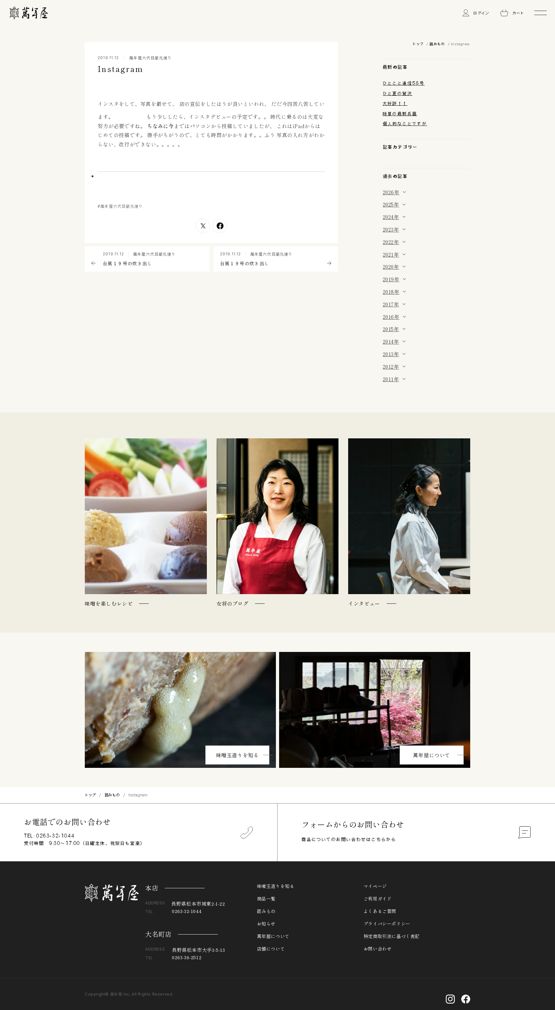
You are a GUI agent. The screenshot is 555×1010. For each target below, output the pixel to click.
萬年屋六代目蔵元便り (150, 58)
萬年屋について (431, 755)
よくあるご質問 (380, 911)
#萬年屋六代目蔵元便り (120, 206)
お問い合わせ (378, 948)
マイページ (375, 886)
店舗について (271, 948)
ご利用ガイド (378, 898)
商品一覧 (266, 898)
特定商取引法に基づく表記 (392, 936)
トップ (417, 44)
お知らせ (266, 923)
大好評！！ (395, 103)
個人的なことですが (405, 123)
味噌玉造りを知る (237, 755)
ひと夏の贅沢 (397, 93)
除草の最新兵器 (400, 113)
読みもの (437, 44)
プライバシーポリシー (387, 923)
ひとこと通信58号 (404, 83)
